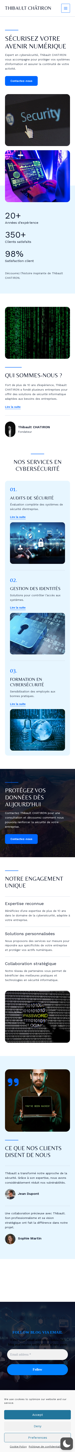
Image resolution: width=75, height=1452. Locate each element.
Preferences (37, 1438)
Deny (37, 1426)
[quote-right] (13, 1082)
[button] (18, 517)
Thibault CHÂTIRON (28, 8)
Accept (37, 1415)
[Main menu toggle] (65, 8)
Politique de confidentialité (46, 1446)
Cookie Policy (18, 1446)
